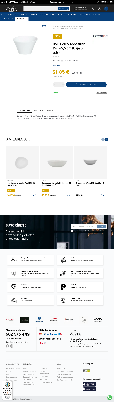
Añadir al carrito (88, 84)
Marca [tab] (50, 110)
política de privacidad (94, 231)
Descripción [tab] (24, 110)
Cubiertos (43, 368)
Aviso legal (61, 368)
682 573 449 (18, 334)
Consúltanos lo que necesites (17, 342)
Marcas (8, 371)
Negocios (43, 379)
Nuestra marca (11, 380)
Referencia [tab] (39, 110)
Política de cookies (64, 374)
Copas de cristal (46, 382)
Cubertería (44, 376)
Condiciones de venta (65, 371)
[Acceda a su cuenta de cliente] (99, 8)
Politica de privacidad (65, 377)
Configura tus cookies (65, 380)
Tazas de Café (28, 374)
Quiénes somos (11, 377)
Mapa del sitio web (13, 368)
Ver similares (102, 93)
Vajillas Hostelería (29, 371)
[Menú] (11, 382)
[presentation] (38, 2)
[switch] (7, 397)
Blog (7, 374)
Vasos (25, 368)
